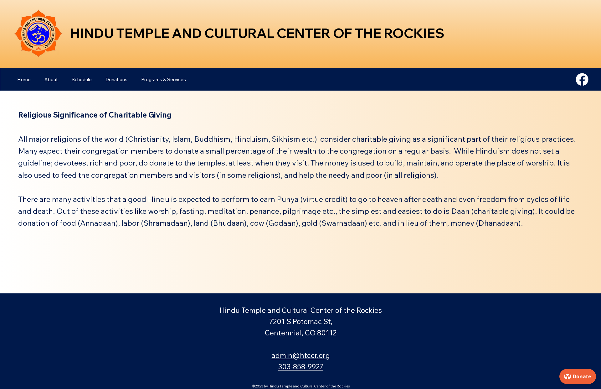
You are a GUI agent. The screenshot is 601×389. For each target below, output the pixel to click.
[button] (51, 79)
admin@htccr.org (300, 355)
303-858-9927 (300, 366)
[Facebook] (582, 79)
